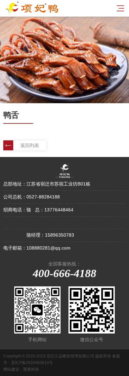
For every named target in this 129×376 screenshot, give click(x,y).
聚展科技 (31, 369)
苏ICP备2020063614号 (32, 362)
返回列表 (30, 145)
